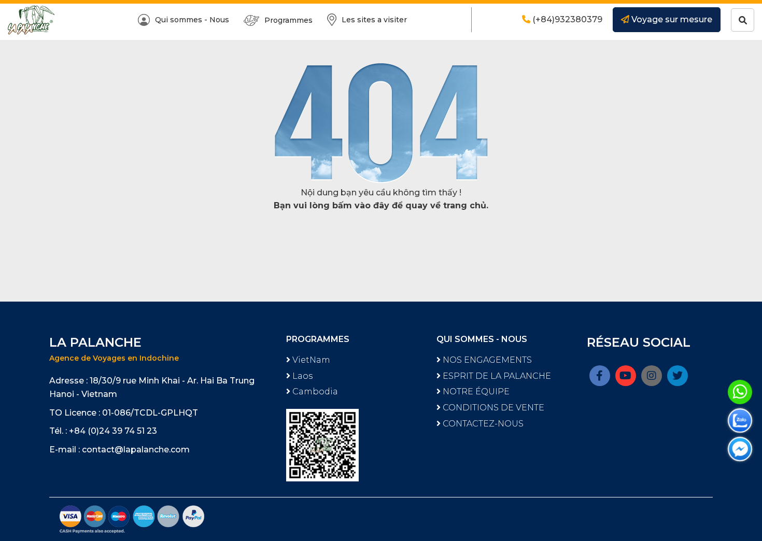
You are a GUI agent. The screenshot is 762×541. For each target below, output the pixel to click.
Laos (301, 376)
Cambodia (314, 391)
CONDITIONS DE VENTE (492, 407)
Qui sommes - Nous (192, 19)
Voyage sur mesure (670, 19)
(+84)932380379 (566, 19)
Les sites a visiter (374, 19)
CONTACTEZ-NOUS (482, 424)
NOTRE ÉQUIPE (475, 391)
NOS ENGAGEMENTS (486, 360)
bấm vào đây (360, 205)
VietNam (310, 360)
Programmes (288, 20)
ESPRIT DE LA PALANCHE (496, 376)
